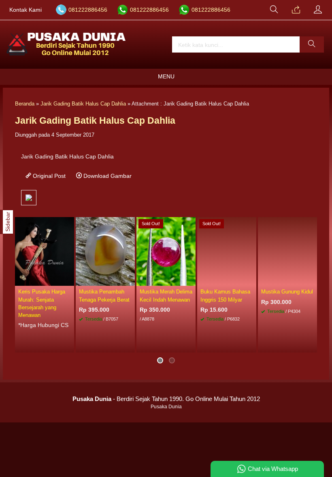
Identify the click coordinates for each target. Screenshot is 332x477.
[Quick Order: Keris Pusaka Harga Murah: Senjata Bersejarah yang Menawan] (69, 279)
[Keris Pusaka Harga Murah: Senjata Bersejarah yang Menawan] (44, 251)
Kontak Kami (25, 10)
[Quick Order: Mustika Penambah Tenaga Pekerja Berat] (130, 279)
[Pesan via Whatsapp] (296, 10)
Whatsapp (299, 344)
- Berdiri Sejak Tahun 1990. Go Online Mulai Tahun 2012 (166, 398)
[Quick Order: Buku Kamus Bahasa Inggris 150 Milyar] (251, 279)
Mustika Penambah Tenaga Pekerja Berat (104, 295)
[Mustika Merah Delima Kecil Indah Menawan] (166, 251)
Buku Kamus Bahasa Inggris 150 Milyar (225, 295)
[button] (312, 44)
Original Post (48, 176)
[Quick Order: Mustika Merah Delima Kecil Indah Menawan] (191, 279)
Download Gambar (107, 176)
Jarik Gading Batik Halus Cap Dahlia (83, 104)
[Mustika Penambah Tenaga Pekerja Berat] (105, 251)
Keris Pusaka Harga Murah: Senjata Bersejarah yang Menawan (41, 303)
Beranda (24, 104)
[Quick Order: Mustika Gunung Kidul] (312, 279)
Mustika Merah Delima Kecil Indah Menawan (166, 295)
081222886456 (87, 10)
